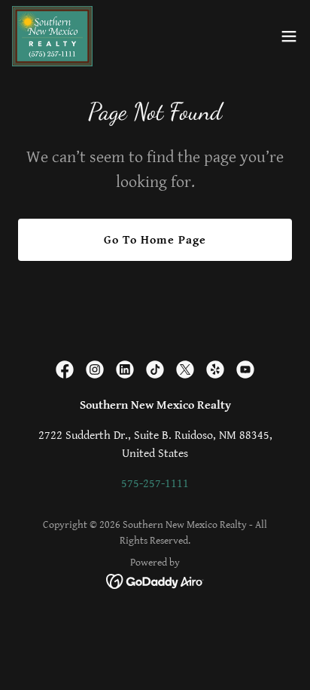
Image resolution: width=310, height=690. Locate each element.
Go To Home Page (155, 240)
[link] (52, 36)
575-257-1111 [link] (155, 484)
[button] (289, 36)
